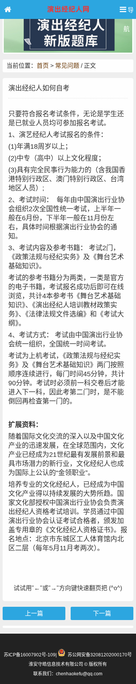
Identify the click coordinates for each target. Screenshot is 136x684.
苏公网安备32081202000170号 (100, 655)
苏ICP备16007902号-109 (30, 655)
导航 (129, 13)
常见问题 (67, 65)
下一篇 (102, 613)
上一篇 (34, 613)
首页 (43, 65)
